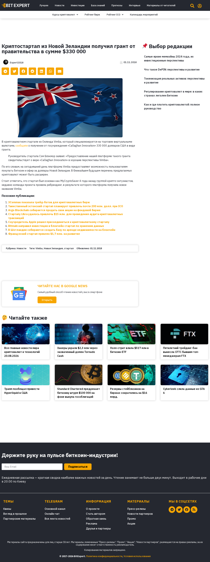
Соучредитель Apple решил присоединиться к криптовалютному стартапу (58, 222)
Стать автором (95, 513)
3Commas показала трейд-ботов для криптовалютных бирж (49, 202)
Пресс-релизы (136, 508)
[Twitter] (179, 509)
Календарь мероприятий (144, 14)
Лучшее (43, 5)
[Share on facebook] (23, 71)
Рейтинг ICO (113, 14)
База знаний (98, 5)
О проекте (93, 508)
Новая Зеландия (53, 248)
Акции (131, 523)
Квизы (7, 508)
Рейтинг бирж (92, 14)
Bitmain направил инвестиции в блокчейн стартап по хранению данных (56, 226)
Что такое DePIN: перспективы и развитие (172, 69)
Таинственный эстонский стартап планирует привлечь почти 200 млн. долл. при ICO (65, 206)
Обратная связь (96, 518)
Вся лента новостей (57, 518)
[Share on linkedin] (41, 71)
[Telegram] (172, 509)
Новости (59, 5)
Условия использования (137, 556)
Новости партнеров (140, 513)
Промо (131, 518)
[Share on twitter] (14, 71)
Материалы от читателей (161, 5)
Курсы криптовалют (63, 14)
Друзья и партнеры (98, 528)
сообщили (21, 145)
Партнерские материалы (19, 518)
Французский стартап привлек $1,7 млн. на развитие (44, 233)
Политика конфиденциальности (104, 556)
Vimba (39, 248)
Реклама (91, 523)
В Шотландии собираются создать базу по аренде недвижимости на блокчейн (61, 229)
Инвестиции (77, 5)
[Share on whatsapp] (50, 71)
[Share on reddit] (32, 71)
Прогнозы (116, 5)
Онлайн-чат (52, 513)
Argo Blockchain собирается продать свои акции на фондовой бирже (54, 210)
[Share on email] (59, 71)
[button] (47, 300)
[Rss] (194, 509)
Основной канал (55, 508)
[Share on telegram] (5, 71)
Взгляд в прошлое (15, 513)
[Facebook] (186, 509)
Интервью (134, 5)
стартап (69, 248)
